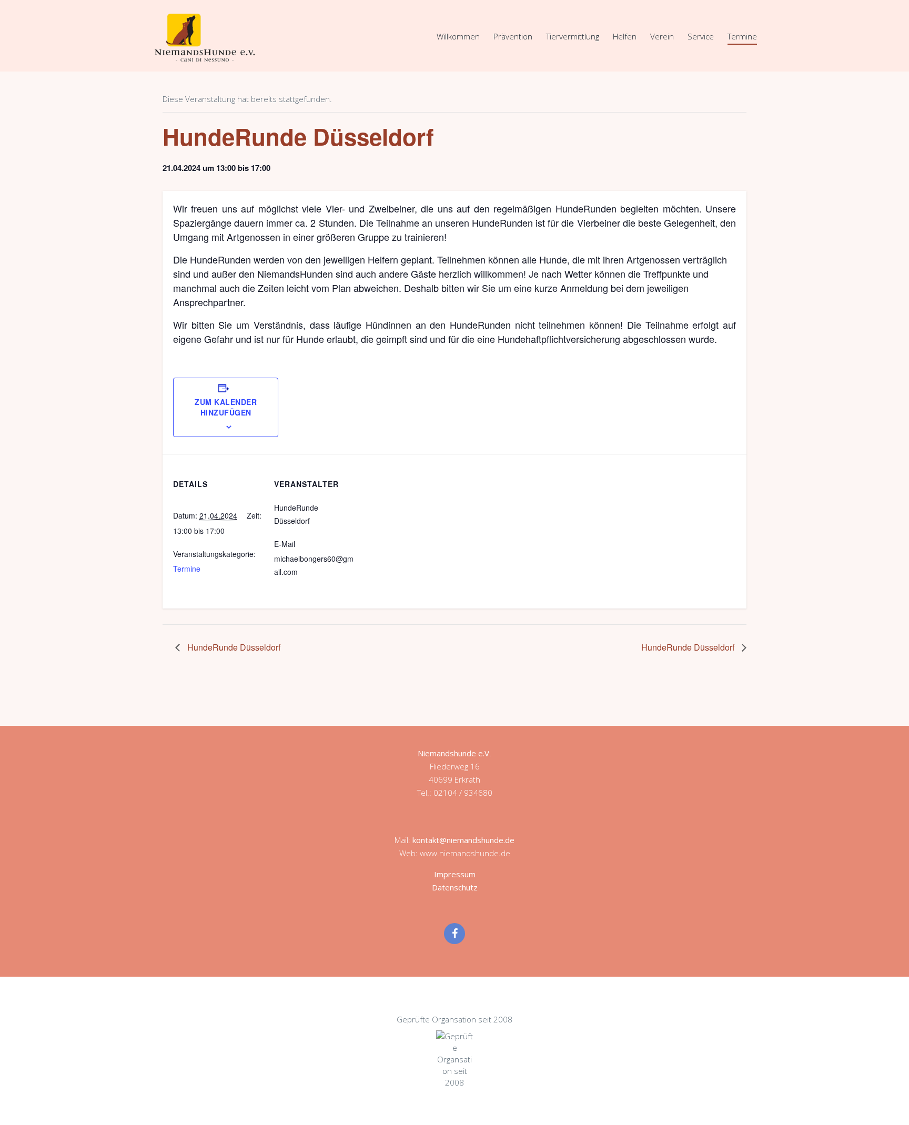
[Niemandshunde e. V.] (204, 37)
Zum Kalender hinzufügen (226, 407)
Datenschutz (455, 887)
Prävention (512, 36)
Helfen (625, 36)
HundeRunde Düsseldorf (232, 647)
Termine (742, 36)
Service (701, 36)
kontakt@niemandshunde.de (463, 840)
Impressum (455, 874)
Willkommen (458, 36)
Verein (662, 36)
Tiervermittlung (572, 36)
